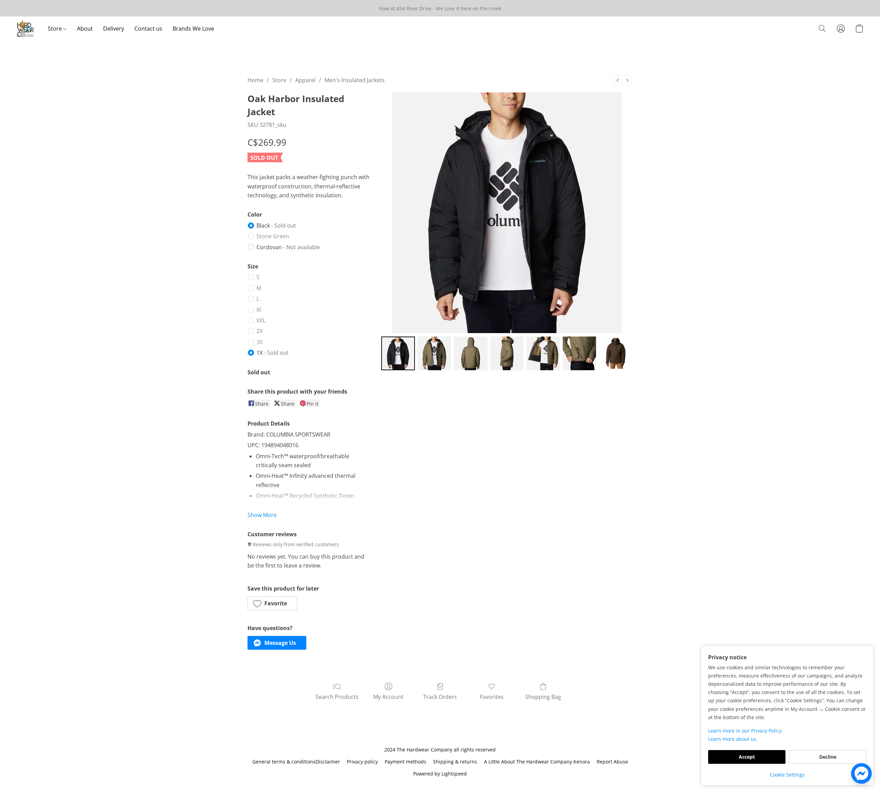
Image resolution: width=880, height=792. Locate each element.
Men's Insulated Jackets (354, 80)
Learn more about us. (733, 739)
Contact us (148, 28)
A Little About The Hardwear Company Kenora (537, 761)
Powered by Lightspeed (440, 773)
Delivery (113, 28)
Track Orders (440, 697)
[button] (25, 28)
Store (55, 28)
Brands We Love (193, 28)
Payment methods (405, 761)
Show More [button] (262, 515)
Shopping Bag (543, 697)
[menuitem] (618, 80)
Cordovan (288, 247)
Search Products (337, 697)
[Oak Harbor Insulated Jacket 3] (507, 353)
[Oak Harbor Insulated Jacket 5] (579, 353)
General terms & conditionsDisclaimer (296, 761)
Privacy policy (362, 761)
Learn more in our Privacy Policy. (745, 730)
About (85, 28)
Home (255, 80)
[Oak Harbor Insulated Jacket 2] (470, 353)
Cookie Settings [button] (787, 774)
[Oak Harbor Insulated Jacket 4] (543, 353)
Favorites (492, 697)
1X (272, 352)
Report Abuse (612, 761)
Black (276, 225)
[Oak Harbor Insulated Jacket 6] (615, 353)
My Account (388, 697)
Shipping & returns (455, 761)
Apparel (305, 80)
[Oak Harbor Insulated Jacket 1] (434, 353)
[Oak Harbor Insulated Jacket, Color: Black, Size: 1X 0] (398, 353)
